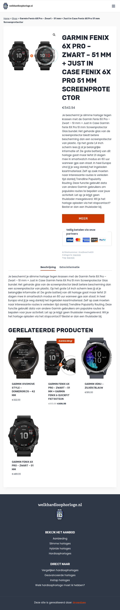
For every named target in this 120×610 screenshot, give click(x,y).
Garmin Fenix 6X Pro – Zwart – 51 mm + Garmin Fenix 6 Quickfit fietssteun (59, 391)
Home (7, 18)
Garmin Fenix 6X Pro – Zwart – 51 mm (23, 465)
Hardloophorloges (60, 553)
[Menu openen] (113, 6)
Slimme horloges (60, 543)
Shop (14, 18)
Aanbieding (60, 538)
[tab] (48, 267)
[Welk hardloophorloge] (18, 6)
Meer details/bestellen (83, 220)
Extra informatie (69, 267)
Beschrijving (48, 267)
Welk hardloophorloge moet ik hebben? (60, 585)
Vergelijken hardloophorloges (60, 570)
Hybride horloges (60, 548)
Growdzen (79, 602)
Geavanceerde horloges (60, 575)
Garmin (77, 255)
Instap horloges (60, 580)
